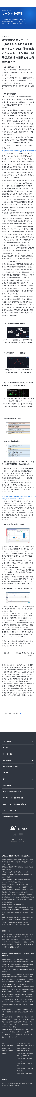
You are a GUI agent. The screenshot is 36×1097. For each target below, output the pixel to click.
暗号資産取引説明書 (22, 969)
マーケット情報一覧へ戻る (10, 714)
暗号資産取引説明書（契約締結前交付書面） (13, 904)
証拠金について (12, 984)
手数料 (11, 947)
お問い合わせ (7, 785)
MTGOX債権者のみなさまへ (11, 817)
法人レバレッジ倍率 (28, 1004)
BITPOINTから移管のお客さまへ (13, 791)
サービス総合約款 (6, 902)
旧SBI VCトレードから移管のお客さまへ (15, 804)
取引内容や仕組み (14, 909)
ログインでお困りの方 (9, 810)
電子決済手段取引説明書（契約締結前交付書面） (14, 907)
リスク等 (22, 909)
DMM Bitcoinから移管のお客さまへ (14, 798)
